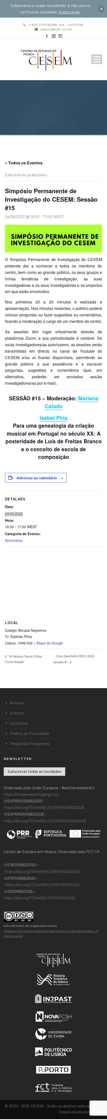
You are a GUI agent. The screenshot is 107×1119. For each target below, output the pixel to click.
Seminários (14, 540)
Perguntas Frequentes (30, 744)
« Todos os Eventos (24, 163)
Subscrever (69, 12)
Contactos (19, 723)
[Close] (101, 9)
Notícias (17, 703)
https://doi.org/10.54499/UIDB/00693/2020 (42, 871)
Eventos (17, 713)
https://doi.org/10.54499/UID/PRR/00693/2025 (44, 807)
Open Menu (96, 59)
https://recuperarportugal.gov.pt (31, 794)
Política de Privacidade (29, 733)
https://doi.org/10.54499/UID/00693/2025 (39, 898)
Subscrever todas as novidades (34, 771)
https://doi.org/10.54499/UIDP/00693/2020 (42, 885)
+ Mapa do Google (48, 642)
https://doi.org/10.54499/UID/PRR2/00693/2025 (45, 821)
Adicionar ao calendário (36, 477)
